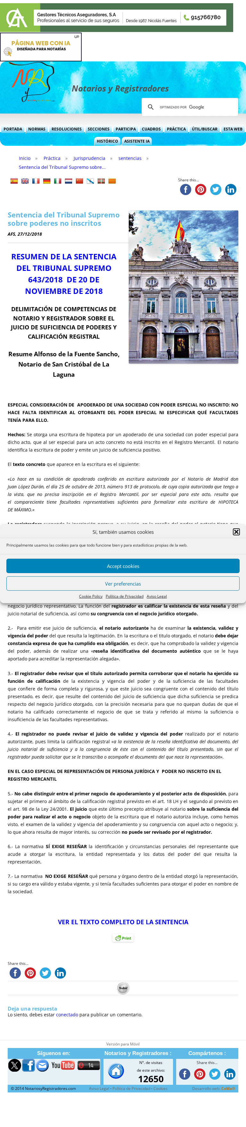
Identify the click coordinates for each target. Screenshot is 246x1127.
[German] (47, 181)
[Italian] (58, 181)
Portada (13, 129)
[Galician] (90, 181)
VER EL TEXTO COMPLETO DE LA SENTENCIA (123, 922)
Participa (126, 129)
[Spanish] (14, 181)
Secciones (99, 129)
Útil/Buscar (204, 129)
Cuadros (151, 129)
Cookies (160, 1088)
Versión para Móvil (123, 1044)
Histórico (107, 141)
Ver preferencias (123, 583)
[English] (25, 181)
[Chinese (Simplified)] (79, 181)
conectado (67, 1015)
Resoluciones (67, 129)
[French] (36, 181)
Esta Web (233, 129)
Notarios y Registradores (120, 88)
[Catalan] (112, 181)
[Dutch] (68, 181)
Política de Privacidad (125, 596)
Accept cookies (123, 566)
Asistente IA (137, 141)
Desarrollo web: (213, 1088)
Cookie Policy (90, 596)
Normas (36, 129)
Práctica (176, 129)
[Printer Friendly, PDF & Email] (123, 938)
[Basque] (101, 181)
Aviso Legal (157, 596)
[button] (236, 532)
